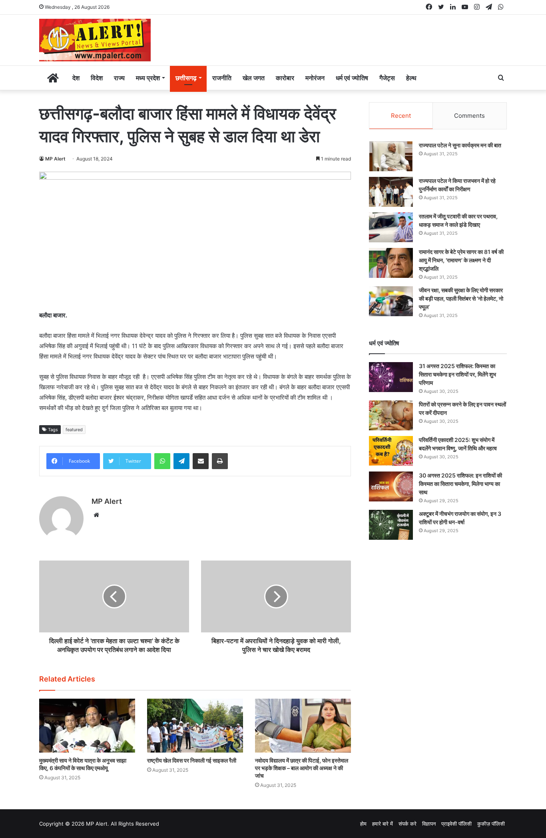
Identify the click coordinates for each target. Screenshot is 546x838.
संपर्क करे (407, 823)
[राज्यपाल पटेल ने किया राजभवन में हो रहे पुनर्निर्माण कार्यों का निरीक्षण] (391, 192)
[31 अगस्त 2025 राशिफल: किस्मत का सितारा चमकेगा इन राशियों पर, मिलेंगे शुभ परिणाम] (391, 377)
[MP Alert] (95, 40)
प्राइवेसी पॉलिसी (456, 823)
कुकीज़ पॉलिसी (491, 823)
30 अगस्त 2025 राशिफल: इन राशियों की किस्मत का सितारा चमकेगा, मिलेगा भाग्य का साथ (460, 483)
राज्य (119, 78)
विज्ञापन (429, 823)
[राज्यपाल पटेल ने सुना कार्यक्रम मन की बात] (391, 156)
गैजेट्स (387, 78)
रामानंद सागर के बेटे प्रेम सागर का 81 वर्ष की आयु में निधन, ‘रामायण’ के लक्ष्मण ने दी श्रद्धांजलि (461, 260)
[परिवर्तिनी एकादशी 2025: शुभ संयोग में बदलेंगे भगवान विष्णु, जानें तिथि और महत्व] (391, 451)
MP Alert (55, 159)
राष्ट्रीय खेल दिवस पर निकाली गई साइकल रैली (191, 760)
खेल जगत (254, 78)
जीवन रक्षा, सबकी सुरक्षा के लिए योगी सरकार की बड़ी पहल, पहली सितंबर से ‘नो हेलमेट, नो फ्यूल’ (461, 298)
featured (74, 429)
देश (76, 78)
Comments (469, 115)
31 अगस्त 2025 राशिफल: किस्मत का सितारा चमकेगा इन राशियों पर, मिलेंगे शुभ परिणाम (457, 374)
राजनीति (221, 78)
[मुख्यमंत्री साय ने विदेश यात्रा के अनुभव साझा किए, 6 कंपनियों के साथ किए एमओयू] (87, 726)
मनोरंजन (315, 78)
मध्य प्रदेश (148, 78)
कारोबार (285, 78)
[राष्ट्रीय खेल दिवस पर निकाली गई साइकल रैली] (195, 726)
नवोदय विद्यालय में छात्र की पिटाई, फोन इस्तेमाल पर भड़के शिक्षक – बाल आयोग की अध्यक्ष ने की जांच (301, 768)
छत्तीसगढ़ (186, 78)
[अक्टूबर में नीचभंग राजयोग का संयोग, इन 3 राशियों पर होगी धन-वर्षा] (391, 525)
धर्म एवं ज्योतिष (352, 78)
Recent (401, 115)
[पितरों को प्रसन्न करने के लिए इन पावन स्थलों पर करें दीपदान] (391, 415)
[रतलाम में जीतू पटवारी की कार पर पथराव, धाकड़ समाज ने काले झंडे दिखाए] (391, 227)
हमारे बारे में (382, 823)
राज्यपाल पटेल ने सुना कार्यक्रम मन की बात (460, 145)
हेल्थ (411, 78)
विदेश (97, 78)
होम (363, 823)
